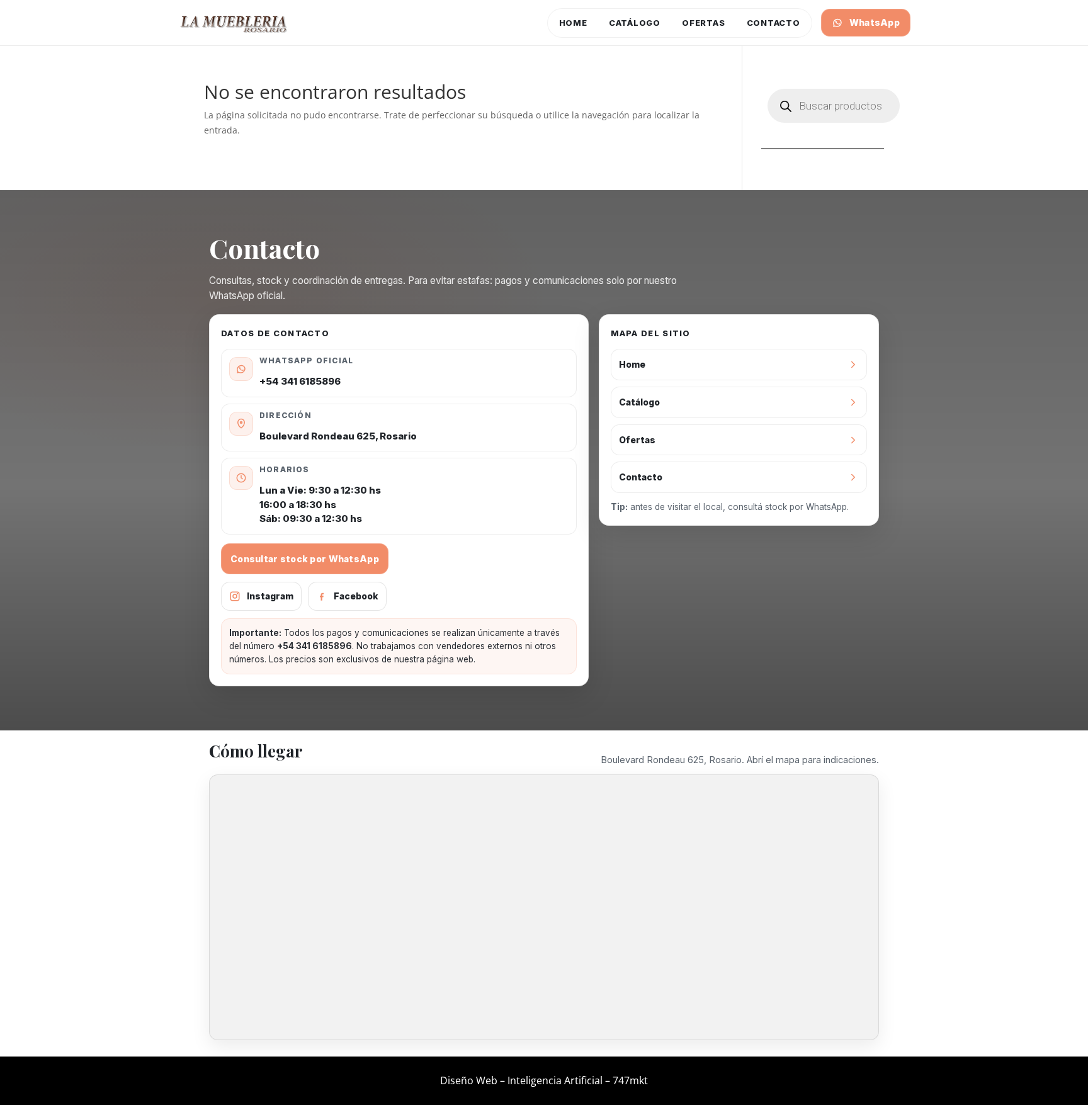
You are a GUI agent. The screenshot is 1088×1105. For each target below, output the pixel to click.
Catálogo (634, 23)
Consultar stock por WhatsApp (304, 558)
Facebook (356, 596)
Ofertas (703, 23)
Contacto (773, 23)
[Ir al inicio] (234, 22)
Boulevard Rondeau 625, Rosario (338, 436)
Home (573, 23)
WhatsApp (874, 22)
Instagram (270, 596)
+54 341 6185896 (300, 381)
